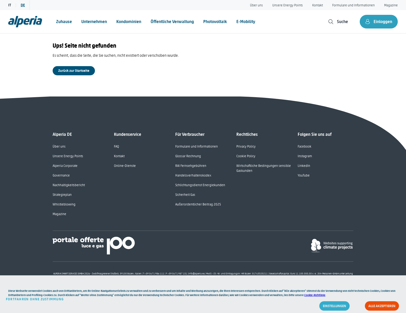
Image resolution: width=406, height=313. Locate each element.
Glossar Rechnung (188, 156)
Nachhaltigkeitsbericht (69, 185)
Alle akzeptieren (381, 306)
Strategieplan (62, 195)
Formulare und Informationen (353, 5)
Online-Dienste (125, 166)
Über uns (256, 5)
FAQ (116, 146)
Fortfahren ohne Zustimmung (35, 299)
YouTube (304, 175)
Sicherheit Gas (185, 195)
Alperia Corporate (65, 166)
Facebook (304, 146)
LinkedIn (304, 166)
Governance (61, 175)
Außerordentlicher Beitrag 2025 (198, 204)
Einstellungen (334, 306)
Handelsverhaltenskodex (193, 175)
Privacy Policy (246, 146)
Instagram (305, 156)
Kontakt (317, 5)
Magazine (391, 5)
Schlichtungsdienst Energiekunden (200, 185)
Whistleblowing (64, 204)
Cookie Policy (245, 156)
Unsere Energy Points (287, 5)
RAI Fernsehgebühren (190, 166)
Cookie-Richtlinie (314, 295)
